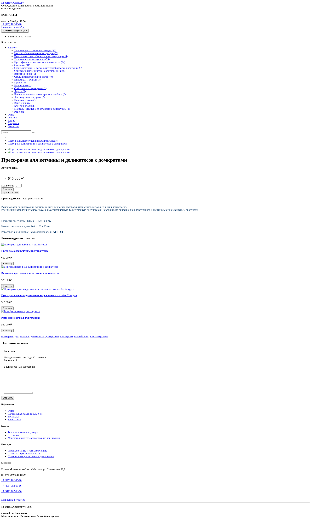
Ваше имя (9, 351)
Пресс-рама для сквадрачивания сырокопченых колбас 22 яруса (39, 295)
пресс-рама (7, 336)
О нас (11, 114)
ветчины (24, 336)
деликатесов (37, 336)
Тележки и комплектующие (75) (32, 59)
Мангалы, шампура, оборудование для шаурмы (34, 438)
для (16, 336)
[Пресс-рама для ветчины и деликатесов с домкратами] (39, 149)
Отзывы (12, 117)
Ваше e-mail (10, 360)
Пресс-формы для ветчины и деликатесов (31, 456)
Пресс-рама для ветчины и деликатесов (24, 250)
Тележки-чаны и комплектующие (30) (35, 50)
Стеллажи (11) (22, 65)
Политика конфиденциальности (25, 413)
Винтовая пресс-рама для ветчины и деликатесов (30, 273)
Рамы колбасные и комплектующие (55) (36, 53)
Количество (7, 185)
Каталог (12, 47)
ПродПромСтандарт (12, 2)
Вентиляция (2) (22, 103)
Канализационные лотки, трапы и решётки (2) (40, 94)
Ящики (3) (20, 91)
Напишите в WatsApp (13, 27)
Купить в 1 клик (10, 192)
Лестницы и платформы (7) (29, 97)
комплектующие (99, 336)
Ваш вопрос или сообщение (19, 366)
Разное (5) (19, 111)
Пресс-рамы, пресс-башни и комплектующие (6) (41, 56)
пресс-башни (81, 336)
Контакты (13, 126)
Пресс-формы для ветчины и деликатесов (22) (39, 62)
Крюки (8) (20, 82)
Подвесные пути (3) (25, 100)
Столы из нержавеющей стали (24, 453)
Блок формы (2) (22, 85)
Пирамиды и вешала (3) (27, 79)
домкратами (52, 336)
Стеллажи (13, 435)
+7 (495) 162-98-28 (11, 24)
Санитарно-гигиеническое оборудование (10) (39, 70)
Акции (11, 120)
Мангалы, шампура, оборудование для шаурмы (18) (42, 108)
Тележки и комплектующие (23, 432)
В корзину (7, 189)
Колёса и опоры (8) (24, 105)
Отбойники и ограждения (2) (30, 88)
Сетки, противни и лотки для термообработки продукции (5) (48, 68)
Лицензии (13, 123)
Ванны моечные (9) (25, 73)
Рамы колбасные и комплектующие (27, 450)
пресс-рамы (66, 336)
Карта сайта (14, 419)
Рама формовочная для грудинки (20, 317)
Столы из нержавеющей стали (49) (33, 76)
